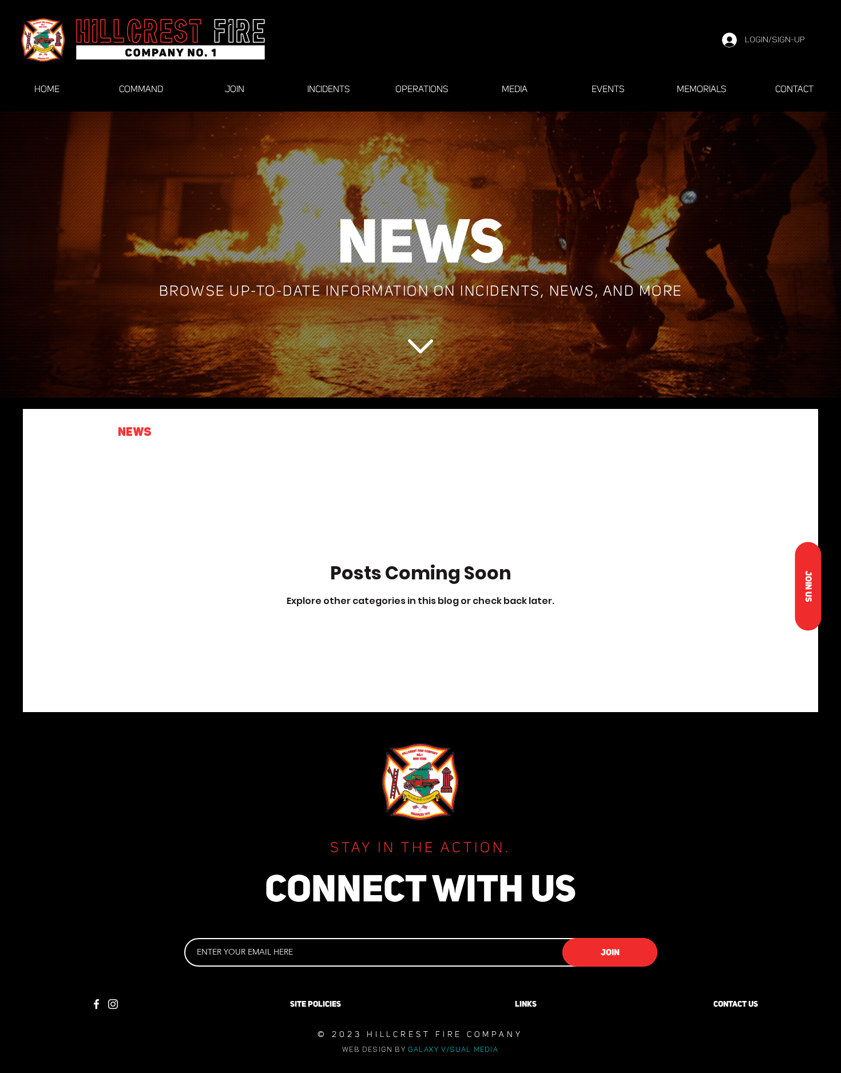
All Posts (64, 432)
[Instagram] (113, 1004)
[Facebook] (96, 1004)
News (134, 432)
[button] (792, 433)
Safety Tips (293, 432)
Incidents (204, 432)
